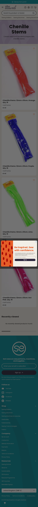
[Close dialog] (36, 241)
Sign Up (25, 259)
